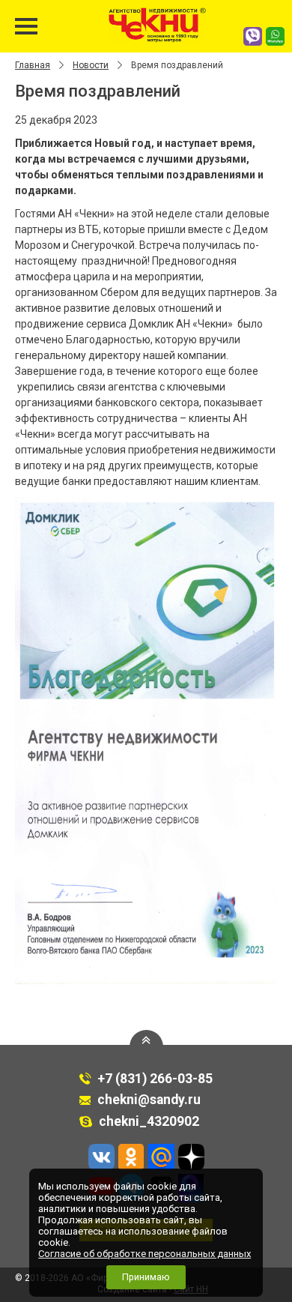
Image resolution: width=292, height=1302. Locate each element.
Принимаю (146, 1277)
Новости (91, 65)
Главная (32, 65)
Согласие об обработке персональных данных (144, 1253)
